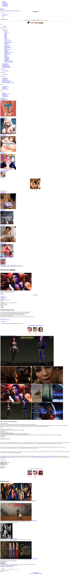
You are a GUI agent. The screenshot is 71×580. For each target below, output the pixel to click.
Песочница (7, 59)
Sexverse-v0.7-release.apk (4, 319)
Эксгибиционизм (8, 40)
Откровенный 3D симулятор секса (30, 333)
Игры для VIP (4, 63)
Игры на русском (5, 64)
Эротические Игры (5, 67)
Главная (3, 1)
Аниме (6, 48)
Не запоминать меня (5, 570)
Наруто (6, 38)
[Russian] (37, 11)
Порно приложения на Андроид (48, 457)
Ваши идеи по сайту (6, 93)
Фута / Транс (7, 32)
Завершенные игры (5, 65)
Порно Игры (4, 87)
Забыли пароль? (35, 572)
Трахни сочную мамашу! (35, 189)
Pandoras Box (34, 500)
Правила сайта (5, 95)
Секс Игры (4, 88)
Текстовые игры (7, 42)
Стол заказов (4, 78)
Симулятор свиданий (8, 41)
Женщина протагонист (9, 60)
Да (6, 502)
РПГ (5, 37)
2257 (7, 566)
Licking (6, 50)
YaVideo (12, 566)
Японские (6, 51)
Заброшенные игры (5, 66)
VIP (3, 16)
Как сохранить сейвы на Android (8, 82)
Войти (2, 571)
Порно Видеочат (5, 89)
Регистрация (2, 8)
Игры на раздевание (8, 47)
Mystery (6, 56)
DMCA (9, 566)
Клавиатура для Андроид (6, 80)
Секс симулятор (7, 45)
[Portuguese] (36, 11)
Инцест (6, 36)
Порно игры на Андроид (4, 265)
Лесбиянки (6, 30)
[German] (34, 11)
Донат (3, 15)
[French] (33, 11)
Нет (7, 291)
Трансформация (7, 54)
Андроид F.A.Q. (5, 79)
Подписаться (2, 436)
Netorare (6, 43)
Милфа (6, 35)
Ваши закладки (5, 14)
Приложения (4, 4)
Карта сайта (4, 94)
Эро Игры (4, 2)
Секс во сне (7, 53)
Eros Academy (34, 520)
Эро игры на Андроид (17, 452)
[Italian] (35, 11)
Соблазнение (7, 58)
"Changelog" (3, 321)
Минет (6, 34)
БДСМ (6, 33)
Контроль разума (8, 49)
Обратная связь (5, 5)
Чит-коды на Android (6, 81)
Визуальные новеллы (8, 52)
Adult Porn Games (5, 86)
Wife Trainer (15, 538)
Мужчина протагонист (9, 61)
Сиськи (6, 44)
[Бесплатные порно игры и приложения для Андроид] (10, 10)
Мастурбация (7, 46)
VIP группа (4, 26)
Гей (5, 31)
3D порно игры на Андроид (10, 457)
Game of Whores (34, 558)
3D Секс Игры (5, 3)
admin (4, 266)
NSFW (6, 39)
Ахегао (6, 55)
